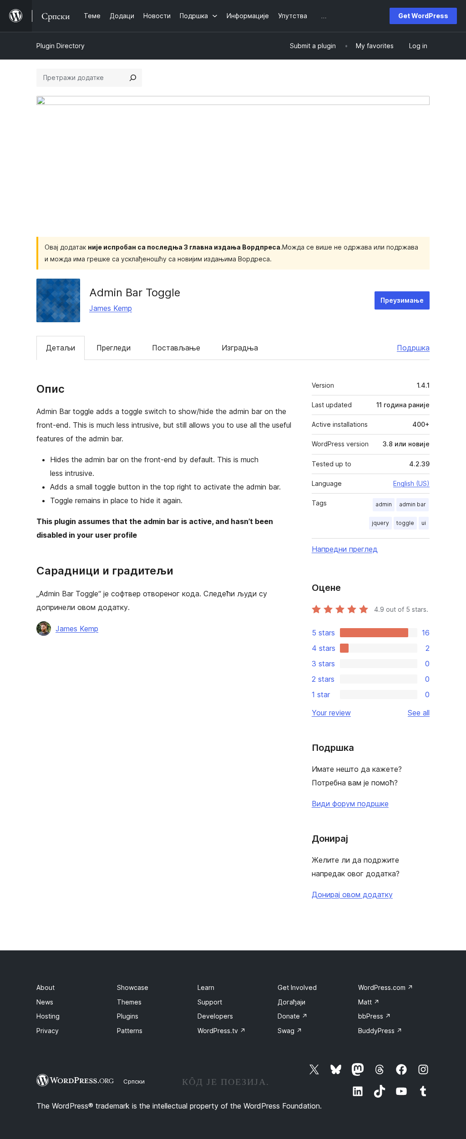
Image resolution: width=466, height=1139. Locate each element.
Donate (293, 1016)
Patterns (129, 1030)
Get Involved (297, 987)
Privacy (47, 1030)
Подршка (413, 347)
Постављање (176, 347)
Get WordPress (423, 16)
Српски (134, 1081)
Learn (206, 987)
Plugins (127, 1016)
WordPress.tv (222, 1030)
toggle (405, 523)
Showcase (132, 987)
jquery (380, 523)
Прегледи (113, 347)
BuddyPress (380, 1030)
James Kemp (110, 308)
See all (419, 712)
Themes (129, 1002)
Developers (215, 1016)
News (44, 1002)
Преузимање (402, 300)
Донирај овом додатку (352, 894)
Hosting (48, 1016)
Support (210, 1002)
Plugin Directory (60, 46)
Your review (331, 712)
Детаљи (60, 347)
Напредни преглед (345, 549)
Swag (290, 1030)
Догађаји (291, 1002)
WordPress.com (385, 987)
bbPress (374, 1016)
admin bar (412, 504)
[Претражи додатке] (133, 78)
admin (383, 504)
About (45, 987)
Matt (369, 1002)
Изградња (240, 347)
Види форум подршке (350, 803)
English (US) (411, 483)
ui (423, 523)
